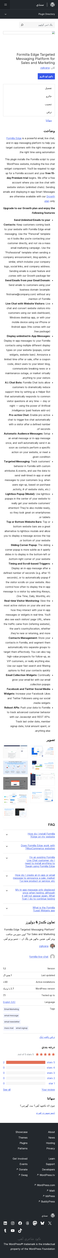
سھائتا (49, 120)
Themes (23, 1137)
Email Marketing (11, 1009)
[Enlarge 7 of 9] (23, 781)
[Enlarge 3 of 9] (50, 777)
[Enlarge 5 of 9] (23, 749)
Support (50, 1164)
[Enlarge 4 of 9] (50, 792)
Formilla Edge (13, 138)
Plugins (24, 1143)
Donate (22, 1169)
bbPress (48, 1196)
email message (11, 1015)
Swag (23, 1175)
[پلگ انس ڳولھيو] (22, 25)
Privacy (50, 1148)
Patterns (23, 1148)
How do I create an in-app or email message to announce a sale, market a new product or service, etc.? (34, 878)
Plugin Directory (47, 14)
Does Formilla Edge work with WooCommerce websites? (38, 847)
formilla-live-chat (38, 956)
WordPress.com (44, 1185)
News (51, 1137)
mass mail (8, 1028)
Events (24, 1164)
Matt (50, 1190)
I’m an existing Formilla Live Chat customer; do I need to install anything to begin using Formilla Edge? (40, 862)
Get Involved (20, 1158)
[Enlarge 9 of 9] (23, 811)
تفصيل (48, 88)
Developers (48, 1169)
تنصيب (48, 104)
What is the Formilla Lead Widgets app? (44, 909)
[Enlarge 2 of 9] (50, 764)
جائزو (49, 96)
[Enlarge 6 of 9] (23, 764)
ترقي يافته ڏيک (47, 1037)
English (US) (9, 1002)
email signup (22, 1028)
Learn (52, 1158)
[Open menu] (5, 4)
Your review (48, 1089)
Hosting (50, 1143)
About (51, 1132)
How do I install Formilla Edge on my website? (41, 835)
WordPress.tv (46, 1175)
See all (7, 1089)
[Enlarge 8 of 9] (23, 796)
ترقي (49, 112)
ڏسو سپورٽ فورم (45, 1112)
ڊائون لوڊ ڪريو (46, 76)
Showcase (22, 1132)
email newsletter (12, 1022)
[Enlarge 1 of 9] (50, 749)
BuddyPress (46, 1201)
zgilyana (45, 67)
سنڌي (45, 1215)
